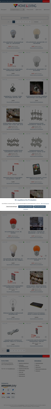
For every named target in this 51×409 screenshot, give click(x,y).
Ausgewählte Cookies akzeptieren (26, 206)
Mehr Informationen (45, 203)
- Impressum (25, 209)
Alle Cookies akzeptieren (40, 206)
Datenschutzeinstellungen (11, 206)
